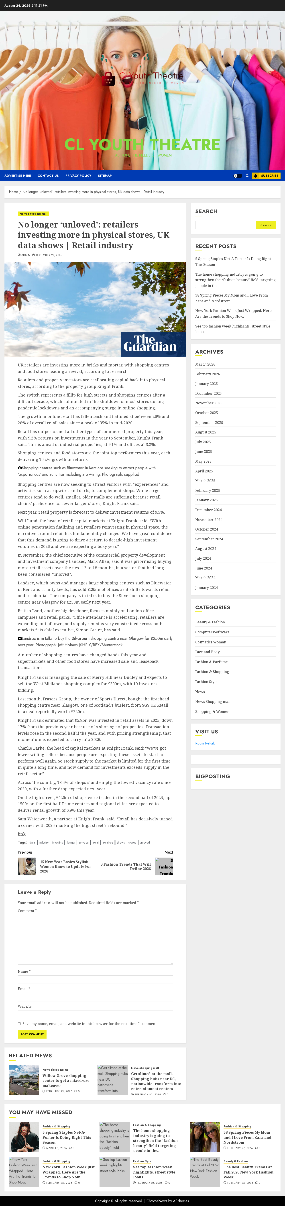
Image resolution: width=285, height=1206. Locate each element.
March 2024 (205, 577)
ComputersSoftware (212, 632)
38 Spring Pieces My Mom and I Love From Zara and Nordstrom (247, 1137)
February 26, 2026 (59, 1183)
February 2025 (207, 490)
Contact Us (48, 175)
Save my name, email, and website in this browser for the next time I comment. (89, 1023)
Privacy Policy (78, 175)
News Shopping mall (33, 214)
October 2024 (206, 529)
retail (96, 842)
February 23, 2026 (59, 1091)
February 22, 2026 (148, 1095)
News (200, 691)
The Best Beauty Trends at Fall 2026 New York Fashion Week (248, 1172)
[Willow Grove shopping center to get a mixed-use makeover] (24, 1080)
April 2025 (204, 471)
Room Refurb (205, 743)
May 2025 (203, 461)
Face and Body (207, 651)
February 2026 (207, 374)
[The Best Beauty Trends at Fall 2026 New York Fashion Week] (205, 1172)
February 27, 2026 (240, 1148)
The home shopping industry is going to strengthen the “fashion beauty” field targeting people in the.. (235, 280)
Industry (44, 842)
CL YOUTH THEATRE (142, 144)
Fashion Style (206, 681)
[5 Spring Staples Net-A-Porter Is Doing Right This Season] (24, 1137)
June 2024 (203, 568)
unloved (145, 842)
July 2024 (203, 558)
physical (84, 842)
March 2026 (205, 364)
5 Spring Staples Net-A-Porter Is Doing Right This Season (67, 1137)
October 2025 (206, 412)
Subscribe (269, 175)
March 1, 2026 (56, 1148)
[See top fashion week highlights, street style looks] (115, 1172)
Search (206, 211)
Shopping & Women (212, 711)
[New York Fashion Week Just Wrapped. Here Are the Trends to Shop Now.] (24, 1172)
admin (25, 255)
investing (57, 842)
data (32, 842)
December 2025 (208, 393)
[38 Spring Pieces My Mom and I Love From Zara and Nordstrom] (205, 1137)
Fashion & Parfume (211, 661)
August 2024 (205, 548)
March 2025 (205, 480)
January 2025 (206, 500)
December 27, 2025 (49, 255)
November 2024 (208, 519)
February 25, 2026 (150, 1183)
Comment (27, 910)
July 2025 (203, 441)
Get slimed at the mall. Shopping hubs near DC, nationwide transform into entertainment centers (156, 1081)
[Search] (247, 175)
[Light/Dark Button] (237, 176)
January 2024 (206, 587)
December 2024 (208, 509)
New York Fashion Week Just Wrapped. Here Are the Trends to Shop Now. (69, 1172)
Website (25, 1006)
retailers (108, 842)
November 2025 (208, 403)
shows (121, 842)
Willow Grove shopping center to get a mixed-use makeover (66, 1080)
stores (132, 842)
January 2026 (206, 383)
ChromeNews (157, 1201)
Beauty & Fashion (210, 622)
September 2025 (209, 422)
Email (24, 988)
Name (24, 971)
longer (71, 842)
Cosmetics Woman (210, 642)
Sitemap (105, 175)
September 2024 (209, 539)
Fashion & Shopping (212, 671)
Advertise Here (17, 175)
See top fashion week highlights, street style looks (154, 1172)
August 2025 (205, 432)
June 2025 (203, 451)
